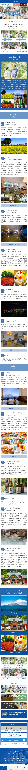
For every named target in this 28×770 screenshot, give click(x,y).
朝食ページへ (13, 456)
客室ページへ (13, 205)
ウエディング (16, 5)
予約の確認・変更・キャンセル (14, 728)
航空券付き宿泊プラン (14, 740)
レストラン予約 (23, 5)
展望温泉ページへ (13, 244)
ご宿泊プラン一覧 (14, 724)
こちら (21, 744)
